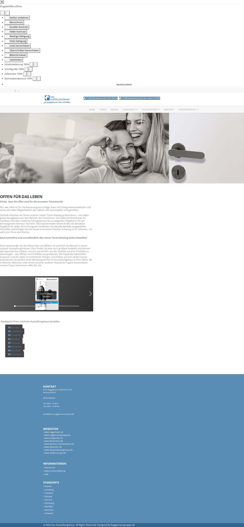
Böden (114, 109)
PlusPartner (149, 109)
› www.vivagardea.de (53, 438)
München (16, 354)
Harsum (15, 342)
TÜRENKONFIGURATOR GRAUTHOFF (140, 98)
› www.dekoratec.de (52, 447)
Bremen (15, 327)
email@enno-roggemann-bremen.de (58, 414)
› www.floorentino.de (53, 441)
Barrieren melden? (124, 84)
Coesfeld (15, 335)
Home (92, 109)
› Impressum (49, 467)
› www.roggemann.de (53, 432)
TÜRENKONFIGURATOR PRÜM (102, 98)
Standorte (129, 109)
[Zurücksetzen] (2, 13)
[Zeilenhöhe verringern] (25, 74)
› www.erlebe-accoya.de (54, 452)
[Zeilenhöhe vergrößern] (29, 74)
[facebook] (15, 90)
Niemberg (16, 346)
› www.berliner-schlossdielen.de (58, 444)
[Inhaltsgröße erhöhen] (35, 64)
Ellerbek (15, 339)
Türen (103, 109)
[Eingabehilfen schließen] (7, 13)
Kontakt (169, 109)
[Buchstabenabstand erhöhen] (39, 78)
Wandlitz (15, 350)
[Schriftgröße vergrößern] (30, 69)
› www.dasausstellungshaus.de (58, 450)
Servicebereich (187, 109)
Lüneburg (16, 331)
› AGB (45, 474)
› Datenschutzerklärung (54, 471)
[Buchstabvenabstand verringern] (34, 78)
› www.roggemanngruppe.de (56, 435)
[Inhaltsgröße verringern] (31, 64)
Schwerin (48, 513)
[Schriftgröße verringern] (26, 69)
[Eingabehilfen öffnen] (2, 2)
